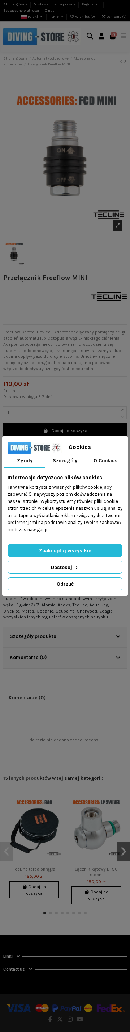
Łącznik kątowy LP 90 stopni (96, 872)
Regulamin (91, 4)
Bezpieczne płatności (21, 10)
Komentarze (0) (28, 657)
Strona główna (15, 4)
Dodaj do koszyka (69, 430)
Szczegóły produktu (33, 636)
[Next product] (125, 61)
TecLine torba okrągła (34, 869)
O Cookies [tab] (106, 461)
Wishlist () (85, 17)
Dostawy (41, 4)
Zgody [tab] (24, 461)
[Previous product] (122, 61)
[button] (44, 913)
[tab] (65, 637)
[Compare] (56, 813)
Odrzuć (65, 584)
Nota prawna (65, 4)
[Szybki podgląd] (56, 825)
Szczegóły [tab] (65, 461)
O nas (50, 10)
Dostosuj (62, 567)
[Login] (101, 37)
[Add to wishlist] (56, 801)
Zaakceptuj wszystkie (65, 551)
